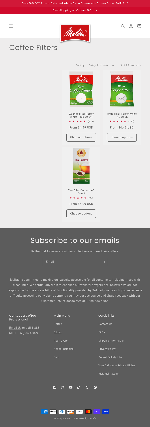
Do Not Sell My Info (110, 357)
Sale (56, 357)
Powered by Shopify (86, 418)
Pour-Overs (61, 340)
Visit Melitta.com (108, 373)
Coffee (58, 323)
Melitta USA (69, 418)
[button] (11, 26)
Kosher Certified (64, 348)
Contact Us (105, 323)
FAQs (101, 332)
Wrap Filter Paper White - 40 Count (122, 115)
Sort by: (80, 65)
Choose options (81, 137)
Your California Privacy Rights (116, 365)
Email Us (15, 327)
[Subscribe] (104, 262)
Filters (57, 332)
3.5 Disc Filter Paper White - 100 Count (81, 115)
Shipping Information (111, 340)
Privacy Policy (107, 348)
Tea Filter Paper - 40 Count (81, 192)
